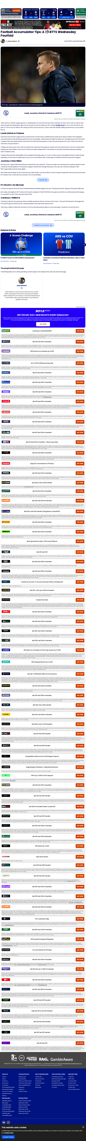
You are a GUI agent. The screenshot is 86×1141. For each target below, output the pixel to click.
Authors (4, 1079)
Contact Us (4, 1081)
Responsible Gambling (7, 1089)
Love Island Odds (72, 1081)
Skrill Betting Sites (6, 1113)
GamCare (60, 1063)
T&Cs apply (12, 780)
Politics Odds (71, 1079)
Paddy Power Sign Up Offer (25, 1100)
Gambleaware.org (47, 397)
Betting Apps (5, 1103)
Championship (22, 1079)
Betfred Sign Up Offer (23, 1109)
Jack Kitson (5, 261)
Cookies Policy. (9, 1133)
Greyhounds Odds (39, 1079)
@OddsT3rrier (60, 125)
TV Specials (71, 1076)
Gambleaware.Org (28, 486)
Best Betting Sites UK (7, 1100)
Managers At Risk (56, 1081)
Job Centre (54, 1087)
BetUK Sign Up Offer (23, 1107)
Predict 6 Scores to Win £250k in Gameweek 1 (18, 258)
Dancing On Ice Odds (73, 1085)
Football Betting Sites (7, 1115)
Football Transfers (23, 1091)
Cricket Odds (38, 1081)
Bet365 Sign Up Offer (23, 1103)
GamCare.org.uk (42, 964)
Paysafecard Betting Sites (8, 1111)
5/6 (44, 17)
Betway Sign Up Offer (23, 1113)
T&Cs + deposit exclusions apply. (22, 964)
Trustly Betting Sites (6, 1105)
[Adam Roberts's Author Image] (21, 280)
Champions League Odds (25, 1083)
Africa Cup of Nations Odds (25, 1081)
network (61, 1027)
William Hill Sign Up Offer (24, 1105)
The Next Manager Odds (57, 1076)
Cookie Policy (5, 1085)
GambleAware (66, 1063)
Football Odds (38, 1076)
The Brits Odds (71, 1087)
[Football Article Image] (21, 244)
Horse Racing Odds (40, 1083)
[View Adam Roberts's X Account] (19, 41)
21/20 (35, 17)
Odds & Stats (66, 17)
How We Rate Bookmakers (8, 1087)
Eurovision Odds (72, 1083)
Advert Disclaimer (80, 306)
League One (21, 1087)
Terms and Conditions (7, 1091)
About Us (4, 1076)
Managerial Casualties (57, 1083)
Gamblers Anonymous (76, 1063)
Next (84, 244)
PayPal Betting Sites (6, 1107)
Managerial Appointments (58, 1085)
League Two (21, 1089)
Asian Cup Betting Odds (24, 1085)
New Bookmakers (6, 1109)
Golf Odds (37, 1085)
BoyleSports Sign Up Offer (24, 1111)
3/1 (26, 17)
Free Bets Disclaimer (6, 1093)
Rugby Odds (38, 1087)
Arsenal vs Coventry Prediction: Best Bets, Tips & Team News (64, 259)
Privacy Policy (5, 1083)
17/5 (53, 17)
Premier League (22, 1076)
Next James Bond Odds (73, 1089)
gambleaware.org (70, 881)
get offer (16, 11)
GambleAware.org (78, 902)
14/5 (31, 17)
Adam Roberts (12, 41)
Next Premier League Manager (59, 1079)
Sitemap (4, 1095)
